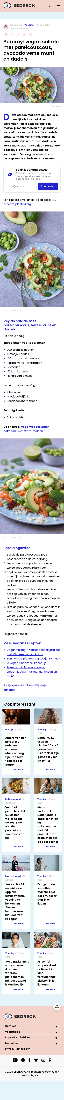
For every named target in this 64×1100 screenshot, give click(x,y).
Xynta (38, 1075)
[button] (54, 1026)
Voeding (29, 24)
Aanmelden (48, 186)
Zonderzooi (15, 24)
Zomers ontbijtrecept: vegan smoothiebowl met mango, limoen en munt (32, 671)
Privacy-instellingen (17, 1048)
